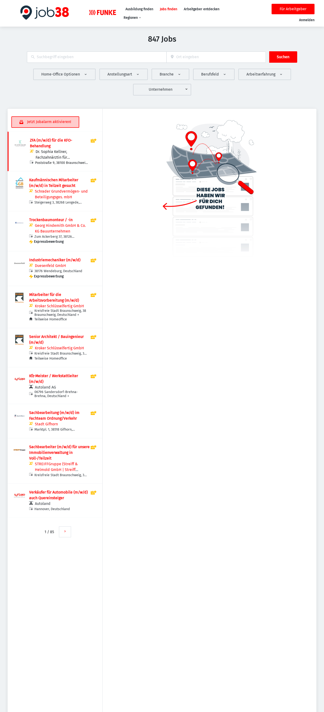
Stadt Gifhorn (46, 424)
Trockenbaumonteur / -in (51, 220)
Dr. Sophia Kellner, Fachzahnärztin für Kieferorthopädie (51, 157)
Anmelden (307, 20)
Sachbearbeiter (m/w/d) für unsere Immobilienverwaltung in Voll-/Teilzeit (59, 452)
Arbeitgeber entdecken (201, 9)
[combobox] (97, 57)
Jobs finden (168, 9)
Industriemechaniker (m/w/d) (54, 260)
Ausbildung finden (139, 9)
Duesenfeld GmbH (50, 265)
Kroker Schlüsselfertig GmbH (59, 306)
